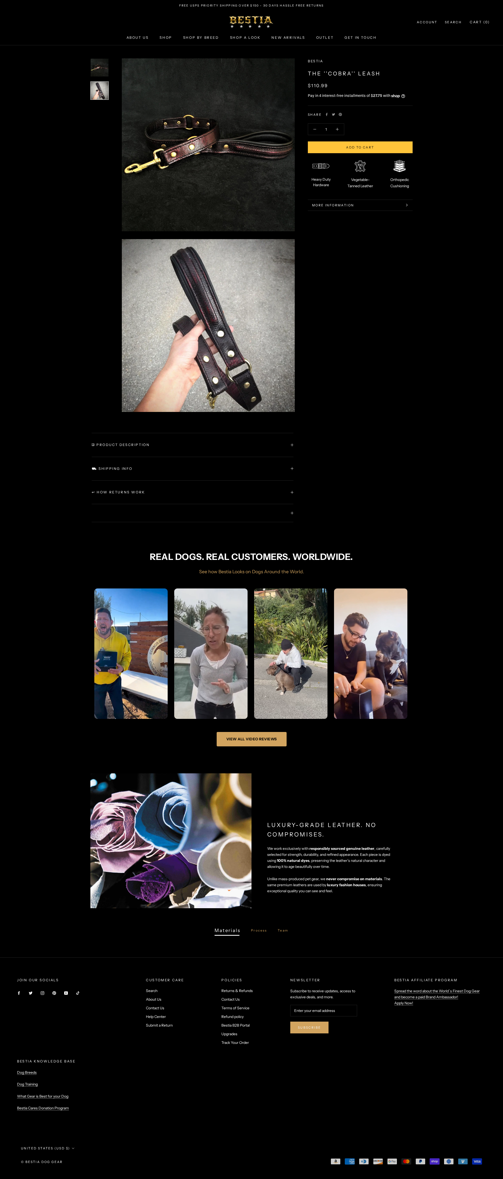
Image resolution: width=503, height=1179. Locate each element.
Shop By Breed (201, 37)
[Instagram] (42, 993)
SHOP (166, 37)
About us (138, 37)
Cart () (480, 22)
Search (453, 22)
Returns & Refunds (237, 990)
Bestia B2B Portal (235, 1025)
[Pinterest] (340, 114)
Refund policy (232, 1016)
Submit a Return (159, 1025)
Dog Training (27, 1084)
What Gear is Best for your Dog (42, 1096)
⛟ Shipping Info (112, 468)
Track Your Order (235, 1042)
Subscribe (309, 1027)
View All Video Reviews (251, 739)
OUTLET (325, 37)
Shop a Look (245, 37)
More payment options (360, 176)
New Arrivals (288, 37)
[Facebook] (326, 114)
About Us (153, 999)
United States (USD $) (45, 1148)
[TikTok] (78, 993)
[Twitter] (333, 114)
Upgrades (229, 1034)
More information (333, 231)
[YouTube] (66, 993)
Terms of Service (235, 1008)
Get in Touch (360, 37)
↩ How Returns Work (118, 492)
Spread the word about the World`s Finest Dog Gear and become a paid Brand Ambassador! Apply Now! (437, 997)
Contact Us (155, 1008)
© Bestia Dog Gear (42, 1162)
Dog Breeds (27, 1072)
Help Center (156, 1016)
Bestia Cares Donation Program (43, 1108)
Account (427, 22)
